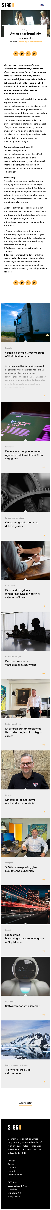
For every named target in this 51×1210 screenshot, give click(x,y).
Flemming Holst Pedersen (30, 41)
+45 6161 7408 (14, 1192)
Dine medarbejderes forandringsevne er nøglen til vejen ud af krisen (22, 593)
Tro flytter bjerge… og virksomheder (17, 1071)
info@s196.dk (14, 1196)
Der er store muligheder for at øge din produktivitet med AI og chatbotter (24, 454)
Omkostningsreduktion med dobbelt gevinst (21, 524)
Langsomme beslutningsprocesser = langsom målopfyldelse (24, 938)
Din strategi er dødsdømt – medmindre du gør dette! (21, 801)
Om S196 (12, 1167)
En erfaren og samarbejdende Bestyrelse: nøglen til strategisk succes (23, 732)
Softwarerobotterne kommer (22, 1005)
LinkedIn (12, 1171)
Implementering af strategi (17, 30)
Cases (11, 1163)
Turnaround (39, 30)
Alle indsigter (25, 1102)
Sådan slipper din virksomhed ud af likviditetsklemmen (24, 354)
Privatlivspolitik (15, 1174)
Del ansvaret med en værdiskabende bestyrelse (20, 662)
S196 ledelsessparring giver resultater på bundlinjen (21, 868)
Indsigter (31, 30)
